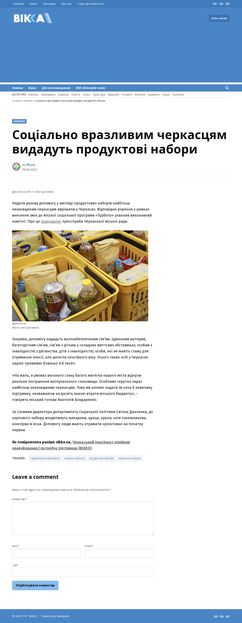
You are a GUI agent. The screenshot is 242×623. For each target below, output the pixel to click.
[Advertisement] (121, 55)
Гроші (166, 94)
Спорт (87, 94)
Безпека (140, 94)
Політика (178, 94)
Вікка (31, 165)
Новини (17, 88)
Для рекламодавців (56, 88)
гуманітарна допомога (45, 458)
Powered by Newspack (55, 616)
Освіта (75, 94)
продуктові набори (101, 458)
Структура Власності (90, 3)
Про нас (66, 3)
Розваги (127, 94)
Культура (99, 94)
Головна (18, 3)
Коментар (19, 499)
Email (89, 546)
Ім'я (15, 546)
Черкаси (33, 94)
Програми (49, 3)
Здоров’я (113, 94)
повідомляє (51, 221)
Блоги (33, 3)
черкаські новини (130, 458)
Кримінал (154, 94)
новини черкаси (74, 458)
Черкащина (48, 94)
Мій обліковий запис (91, 88)
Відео (32, 88)
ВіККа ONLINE (219, 18)
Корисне (63, 94)
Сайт (15, 565)
